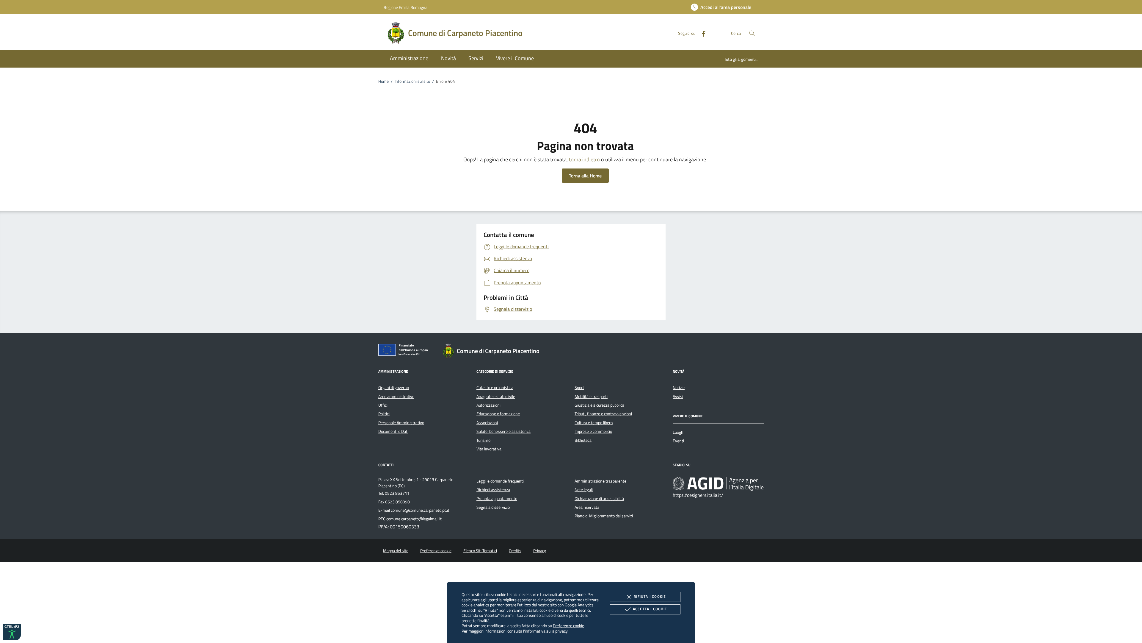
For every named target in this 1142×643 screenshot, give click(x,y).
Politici (384, 414)
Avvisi (678, 396)
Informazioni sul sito (412, 81)
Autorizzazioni (488, 405)
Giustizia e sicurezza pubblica (599, 405)
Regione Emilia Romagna (405, 7)
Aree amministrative (396, 396)
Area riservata (587, 507)
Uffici (383, 405)
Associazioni (487, 422)
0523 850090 (397, 502)
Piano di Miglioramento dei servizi (604, 516)
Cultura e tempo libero (594, 422)
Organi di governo (393, 387)
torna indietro (584, 159)
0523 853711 (397, 493)
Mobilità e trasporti (591, 396)
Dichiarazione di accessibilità (599, 498)
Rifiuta (650, 596)
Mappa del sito (395, 550)
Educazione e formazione (498, 414)
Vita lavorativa (488, 449)
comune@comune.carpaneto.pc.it (420, 510)
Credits (515, 550)
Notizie (679, 387)
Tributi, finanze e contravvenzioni (603, 414)
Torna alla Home (585, 175)
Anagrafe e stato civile (495, 396)
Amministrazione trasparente (600, 481)
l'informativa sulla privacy (545, 631)
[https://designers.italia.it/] (718, 483)
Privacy (539, 550)
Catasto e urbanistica (494, 387)
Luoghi (678, 432)
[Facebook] (701, 33)
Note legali (584, 489)
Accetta (650, 609)
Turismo (483, 440)
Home (383, 81)
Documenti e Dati (393, 431)
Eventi (678, 441)
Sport (579, 387)
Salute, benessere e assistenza (503, 431)
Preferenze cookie (568, 625)
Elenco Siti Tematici (480, 550)
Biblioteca (583, 440)
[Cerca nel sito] (752, 33)
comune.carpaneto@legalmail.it (414, 519)
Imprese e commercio (593, 431)
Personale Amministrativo (401, 422)
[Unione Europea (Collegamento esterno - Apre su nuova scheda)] (404, 351)
